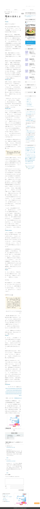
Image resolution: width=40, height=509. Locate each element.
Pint (32, 147)
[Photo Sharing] (6, 21)
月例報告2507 (29, 126)
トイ (30, 155)
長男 (29, 161)
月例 (30, 158)
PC (30, 147)
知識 (26, 160)
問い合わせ (31, 9)
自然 (29, 160)
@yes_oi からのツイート (29, 163)
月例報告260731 (31, 52)
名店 (26, 157)
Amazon (26, 147)
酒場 (31, 160)
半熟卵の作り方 (18, 398)
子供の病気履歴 (29, 104)
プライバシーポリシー (30, 106)
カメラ (30, 154)
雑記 (22, 13)
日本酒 (34, 157)
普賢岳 (18, 435)
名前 (5, 486)
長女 (33, 160)
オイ (7, 459)
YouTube (26, 149)
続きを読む (33, 56)
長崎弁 (27, 161)
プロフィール (8, 9)
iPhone (28, 147)
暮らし (27, 158)
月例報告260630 (31, 59)
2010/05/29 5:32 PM (10, 447)
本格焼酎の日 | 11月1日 (10, 437)
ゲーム (32, 154)
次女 (33, 158)
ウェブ (32, 152)
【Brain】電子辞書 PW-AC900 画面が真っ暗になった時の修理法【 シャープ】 (30, 138)
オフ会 (28, 154)
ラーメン (32, 155)
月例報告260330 (31, 77)
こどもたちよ (29, 98)
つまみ (30, 150)
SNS (34, 147)
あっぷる (30, 149)
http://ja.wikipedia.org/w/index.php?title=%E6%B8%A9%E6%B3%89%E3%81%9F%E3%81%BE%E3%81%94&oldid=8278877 (13, 392)
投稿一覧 (16, 9)
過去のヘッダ (29, 101)
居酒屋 (31, 157)
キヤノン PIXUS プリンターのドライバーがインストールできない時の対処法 (30, 113)
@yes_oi (7, 501)
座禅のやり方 (29, 99)
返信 (7, 457)
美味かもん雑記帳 (30, 6)
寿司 (29, 157)
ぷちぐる (24, 9)
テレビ (28, 155)
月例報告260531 (31, 64)
